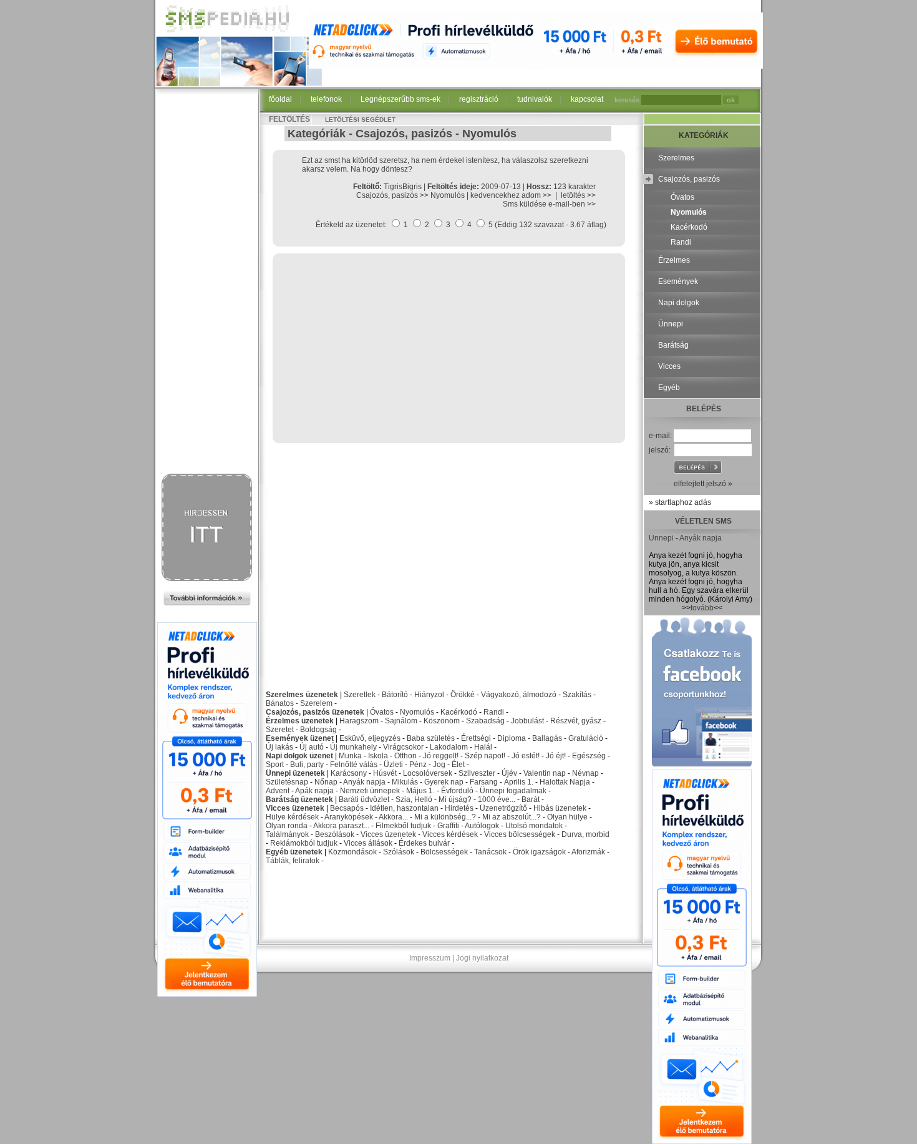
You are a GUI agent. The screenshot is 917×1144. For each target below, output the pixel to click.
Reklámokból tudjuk (303, 843)
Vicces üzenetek (295, 808)
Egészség (589, 755)
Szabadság (485, 720)
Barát (531, 799)
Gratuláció (585, 738)
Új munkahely (353, 747)
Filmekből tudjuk (403, 825)
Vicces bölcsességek (519, 834)
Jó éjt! (556, 755)
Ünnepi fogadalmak (513, 790)
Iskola (378, 755)
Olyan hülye (567, 817)
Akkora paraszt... (341, 825)
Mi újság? (455, 799)
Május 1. (420, 790)
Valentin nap (544, 773)
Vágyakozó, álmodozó (518, 694)
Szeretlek (360, 694)
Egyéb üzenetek (294, 852)
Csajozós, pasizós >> (393, 195)
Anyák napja (364, 782)
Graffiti (448, 825)
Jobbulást (527, 720)
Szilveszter (476, 773)
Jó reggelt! (440, 755)
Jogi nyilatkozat (482, 958)
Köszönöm (442, 720)
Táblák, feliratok (292, 860)
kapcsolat (587, 99)
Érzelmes (674, 260)
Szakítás (577, 694)
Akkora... (393, 817)
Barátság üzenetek (299, 799)
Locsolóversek (427, 773)
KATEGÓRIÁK (704, 135)
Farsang (484, 782)
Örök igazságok (539, 852)
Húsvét (385, 773)
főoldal (280, 99)
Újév (509, 773)
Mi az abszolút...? (511, 817)
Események (678, 281)
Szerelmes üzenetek (302, 694)
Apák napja (314, 790)
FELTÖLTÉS (289, 119)
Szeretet (280, 729)
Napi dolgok (678, 302)
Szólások (398, 852)
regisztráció (478, 99)
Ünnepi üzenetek (295, 773)
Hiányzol (429, 694)
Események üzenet (300, 738)
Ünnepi (670, 324)
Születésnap (287, 782)
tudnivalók (534, 99)
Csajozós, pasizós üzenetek (315, 712)
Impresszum (429, 958)
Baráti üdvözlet (364, 799)
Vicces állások (368, 843)
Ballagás (547, 738)
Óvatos (382, 712)
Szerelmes (676, 158)
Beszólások (334, 834)
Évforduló (457, 790)
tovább (702, 608)
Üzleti (393, 764)
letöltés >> (578, 195)
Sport (275, 764)
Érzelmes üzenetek (300, 720)
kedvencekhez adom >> (510, 195)
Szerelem (316, 703)
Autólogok (482, 825)
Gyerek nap (443, 782)
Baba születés (431, 738)
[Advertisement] (207, 282)
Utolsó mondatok (534, 825)
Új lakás (279, 747)
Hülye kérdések (292, 817)
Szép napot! (485, 755)
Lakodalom (449, 747)
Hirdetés (459, 808)
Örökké (462, 694)
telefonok (326, 99)
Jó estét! (526, 755)
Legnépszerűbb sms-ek (400, 99)
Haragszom (359, 720)
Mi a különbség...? (445, 817)
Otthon (405, 755)
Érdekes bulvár (424, 843)
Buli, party (307, 764)
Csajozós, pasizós (404, 133)
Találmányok (287, 834)
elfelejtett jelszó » (703, 483)
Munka (350, 755)
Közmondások (352, 852)
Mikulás (405, 782)
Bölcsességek (444, 852)
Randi (493, 712)
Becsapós (347, 808)
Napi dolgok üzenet (299, 755)
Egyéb (669, 387)
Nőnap (325, 782)
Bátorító (395, 694)
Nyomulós (489, 133)
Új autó (311, 747)
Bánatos (280, 703)
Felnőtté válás (353, 764)
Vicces (669, 366)
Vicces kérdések (450, 834)
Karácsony (349, 773)
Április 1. (518, 782)
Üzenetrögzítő (503, 808)
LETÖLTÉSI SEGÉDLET (360, 119)
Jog (439, 764)
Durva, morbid (585, 834)
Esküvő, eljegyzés (369, 738)
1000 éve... (496, 799)
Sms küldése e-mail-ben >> (549, 204)
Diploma (511, 738)
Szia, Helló (413, 799)
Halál (483, 747)
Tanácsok (490, 852)
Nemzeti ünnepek (370, 790)
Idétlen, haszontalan (404, 808)
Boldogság (318, 729)
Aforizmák (588, 852)
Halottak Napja (565, 782)
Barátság (673, 345)
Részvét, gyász (575, 720)
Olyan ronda (287, 825)
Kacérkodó (458, 712)
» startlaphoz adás (680, 502)
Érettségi (476, 738)
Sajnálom (401, 720)
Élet (458, 764)
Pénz (418, 764)
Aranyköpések (348, 817)
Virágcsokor (403, 747)
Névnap (585, 773)
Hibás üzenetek (559, 808)
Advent (277, 790)
